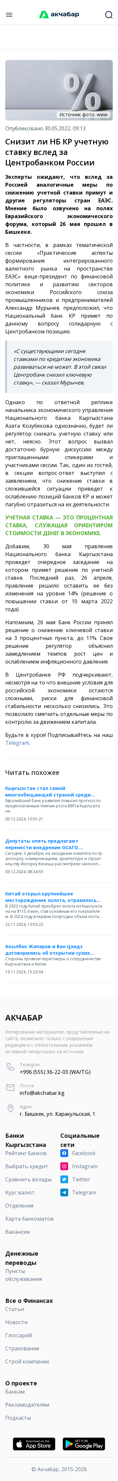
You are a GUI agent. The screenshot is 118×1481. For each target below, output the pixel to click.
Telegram (17, 742)
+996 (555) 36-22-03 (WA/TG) (55, 1072)
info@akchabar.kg (42, 1093)
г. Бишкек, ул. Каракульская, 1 (57, 1113)
